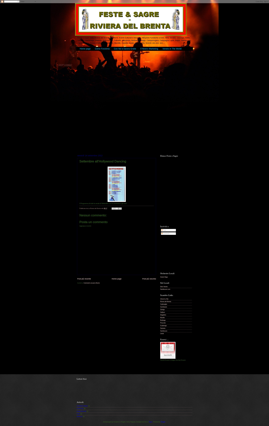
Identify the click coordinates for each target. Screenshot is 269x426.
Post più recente (84, 279)
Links (78, 414)
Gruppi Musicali (81, 411)
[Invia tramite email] (113, 209)
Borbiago (163, 320)
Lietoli (162, 333)
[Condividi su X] (117, 209)
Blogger (163, 422)
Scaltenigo (163, 325)
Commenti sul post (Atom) (92, 283)
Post (164, 230)
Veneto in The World (171, 49)
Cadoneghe (163, 304)
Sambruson (163, 331)
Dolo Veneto (164, 286)
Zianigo (162, 309)
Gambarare (163, 307)
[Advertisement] (115, 58)
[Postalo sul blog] (115, 209)
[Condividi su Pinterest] (121, 209)
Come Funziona (102, 49)
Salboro (162, 312)
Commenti (166, 233)
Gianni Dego (164, 277)
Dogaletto (163, 315)
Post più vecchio (149, 279)
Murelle (162, 317)
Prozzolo (163, 323)
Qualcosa (79, 416)
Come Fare (80, 408)
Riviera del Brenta (165, 301)
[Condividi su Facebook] (119, 209)
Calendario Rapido (82, 406)
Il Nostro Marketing (149, 49)
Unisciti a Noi (164, 299)
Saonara (162, 328)
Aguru (150, 422)
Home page (85, 49)
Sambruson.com (165, 289)
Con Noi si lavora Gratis (125, 49)
